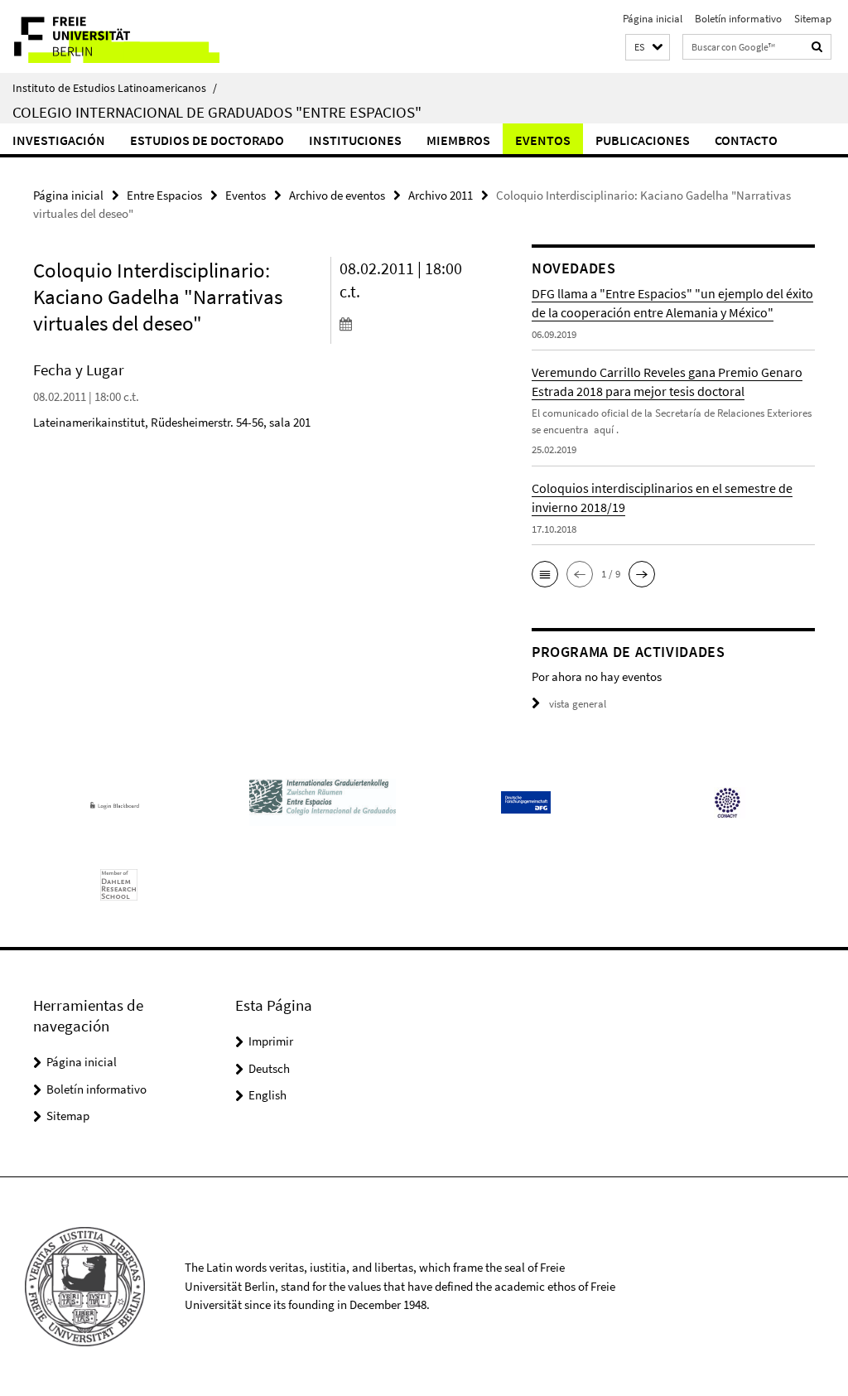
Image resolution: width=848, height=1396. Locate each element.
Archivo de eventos (337, 195)
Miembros (458, 140)
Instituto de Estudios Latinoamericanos (114, 88)
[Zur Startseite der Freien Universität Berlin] (109, 36)
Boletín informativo (738, 19)
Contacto (746, 140)
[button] (647, 47)
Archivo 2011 (440, 195)
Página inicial (652, 19)
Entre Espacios (164, 195)
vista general (577, 704)
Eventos (543, 140)
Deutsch (269, 1068)
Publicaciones (642, 140)
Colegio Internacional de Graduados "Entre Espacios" (217, 112)
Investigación (58, 140)
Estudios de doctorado (207, 140)
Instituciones (355, 140)
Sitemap (812, 19)
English (267, 1095)
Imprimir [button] (270, 1041)
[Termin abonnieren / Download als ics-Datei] (409, 323)
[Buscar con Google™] (817, 47)
